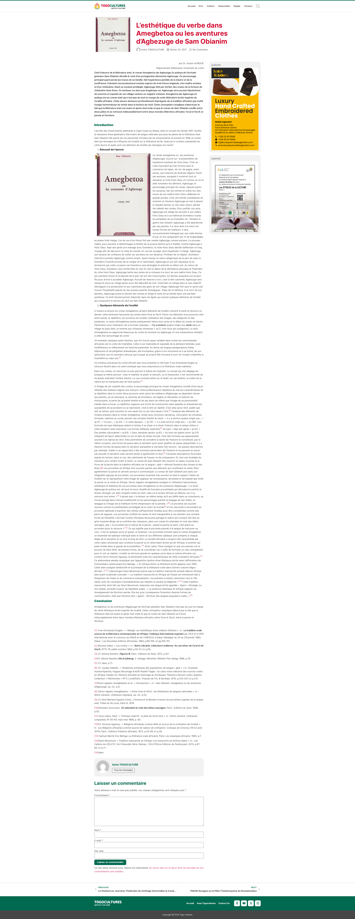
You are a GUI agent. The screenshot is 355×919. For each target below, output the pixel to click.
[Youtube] (244, 903)
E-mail (98, 840)
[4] (95, 658)
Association (224, 6)
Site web (98, 851)
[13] (96, 736)
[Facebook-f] (237, 903)
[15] (96, 752)
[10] (96, 707)
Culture (210, 6)
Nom (97, 830)
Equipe (237, 6)
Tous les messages (123, 770)
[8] (95, 691)
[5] (95, 663)
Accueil (191, 6)
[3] (95, 653)
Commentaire (102, 795)
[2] (95, 645)
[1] (95, 630)
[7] (95, 683)
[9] (95, 699)
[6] (101, 468)
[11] (96, 716)
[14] (96, 740)
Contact (248, 6)
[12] (96, 724)
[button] (258, 6)
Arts (201, 6)
